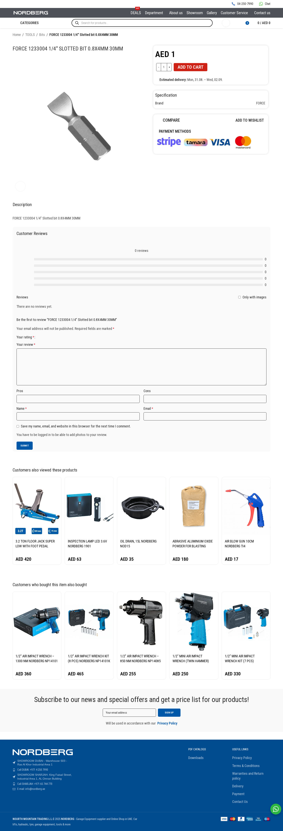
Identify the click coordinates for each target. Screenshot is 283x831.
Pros (20, 391)
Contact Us (240, 802)
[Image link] (203, 142)
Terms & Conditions (246, 766)
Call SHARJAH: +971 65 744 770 (34, 783)
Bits (42, 35)
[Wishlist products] (235, 23)
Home (17, 35)
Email (148, 408)
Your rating (25, 337)
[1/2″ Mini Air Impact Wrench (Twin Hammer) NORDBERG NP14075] (194, 621)
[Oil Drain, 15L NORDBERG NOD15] (141, 507)
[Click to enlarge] (20, 186)
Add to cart (190, 67)
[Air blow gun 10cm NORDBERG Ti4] (246, 507)
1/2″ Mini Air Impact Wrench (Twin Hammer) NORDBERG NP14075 (191, 661)
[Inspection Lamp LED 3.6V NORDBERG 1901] (89, 507)
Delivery (238, 786)
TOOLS (30, 35)
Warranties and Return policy (248, 775)
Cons (147, 391)
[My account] (226, 23)
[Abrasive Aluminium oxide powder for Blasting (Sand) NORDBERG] (194, 507)
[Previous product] (258, 35)
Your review (26, 344)
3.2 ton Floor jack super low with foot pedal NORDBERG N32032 (35, 546)
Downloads (196, 758)
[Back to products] (263, 35)
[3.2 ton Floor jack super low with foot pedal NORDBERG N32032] (37, 507)
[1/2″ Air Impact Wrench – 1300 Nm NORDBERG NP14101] (37, 621)
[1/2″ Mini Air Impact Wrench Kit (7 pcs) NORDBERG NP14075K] (246, 621)
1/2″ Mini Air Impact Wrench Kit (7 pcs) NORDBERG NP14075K (240, 661)
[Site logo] (31, 12)
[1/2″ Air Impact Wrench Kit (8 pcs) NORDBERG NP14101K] (89, 621)
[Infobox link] (242, 4)
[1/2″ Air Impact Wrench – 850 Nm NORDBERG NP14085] (141, 621)
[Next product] (268, 35)
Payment (238, 794)
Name (22, 408)
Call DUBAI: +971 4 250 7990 (32, 769)
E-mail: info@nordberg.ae (31, 788)
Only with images (254, 297)
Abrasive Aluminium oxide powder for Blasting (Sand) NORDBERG (193, 546)
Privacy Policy (242, 758)
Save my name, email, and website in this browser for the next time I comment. (76, 426)
